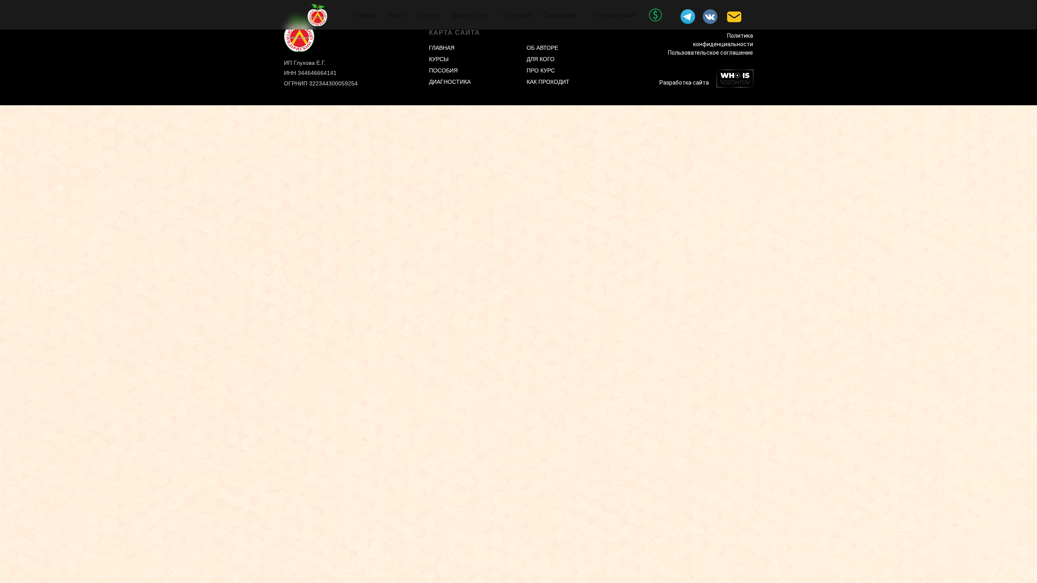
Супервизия (559, 14)
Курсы (396, 14)
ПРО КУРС (541, 70)
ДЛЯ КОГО (541, 59)
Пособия (428, 14)
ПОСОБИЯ (443, 70)
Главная (364, 14)
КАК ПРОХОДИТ (548, 82)
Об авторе (517, 14)
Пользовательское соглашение (710, 52)
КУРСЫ (438, 59)
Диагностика (469, 14)
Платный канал (613, 14)
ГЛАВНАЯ (441, 48)
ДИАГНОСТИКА (450, 82)
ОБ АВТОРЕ (542, 48)
